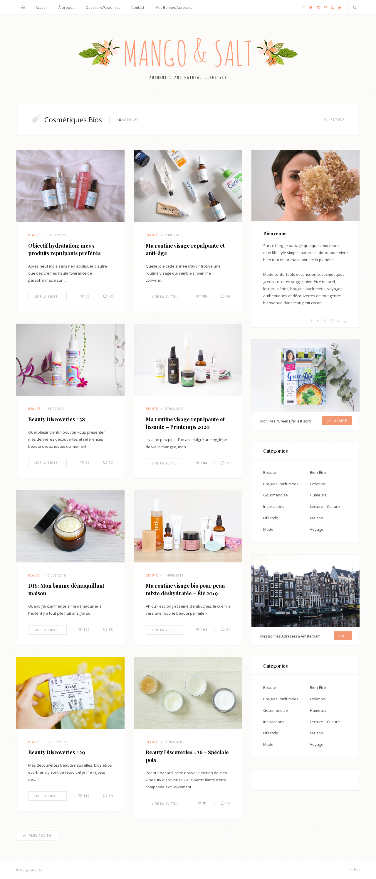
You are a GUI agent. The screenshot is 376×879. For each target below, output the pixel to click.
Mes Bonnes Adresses (173, 7)
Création (317, 483)
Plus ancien (40, 836)
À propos (66, 7)
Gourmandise (275, 495)
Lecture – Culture (325, 506)
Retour (337, 119)
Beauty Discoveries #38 (56, 419)
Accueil (41, 7)
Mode (268, 529)
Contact (137, 7)
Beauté (34, 235)
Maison (316, 517)
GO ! (343, 636)
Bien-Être (318, 472)
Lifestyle (270, 517)
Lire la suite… (47, 297)
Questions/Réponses (102, 7)
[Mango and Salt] (188, 59)
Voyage (316, 529)
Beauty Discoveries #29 (56, 752)
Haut (356, 869)
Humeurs (318, 495)
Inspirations (273, 506)
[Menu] (23, 7)
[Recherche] (354, 7)
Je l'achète (337, 421)
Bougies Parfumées (280, 483)
